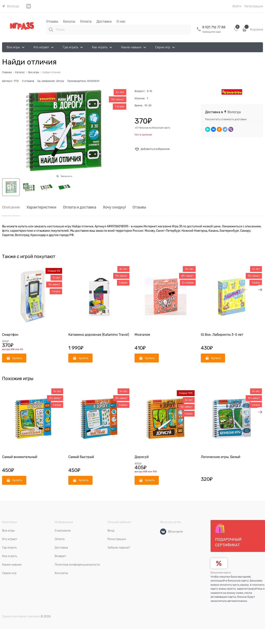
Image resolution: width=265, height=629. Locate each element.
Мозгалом (142, 335)
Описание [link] (11, 207)
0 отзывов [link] (28, 81)
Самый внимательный (19, 457)
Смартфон (10, 335)
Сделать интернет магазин (21, 616)
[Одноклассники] (219, 129)
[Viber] (230, 129)
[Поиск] (51, 30)
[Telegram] (225, 129)
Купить (17, 358)
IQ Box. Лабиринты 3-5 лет (222, 335)
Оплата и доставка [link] (79, 207)
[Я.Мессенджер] (207, 129)
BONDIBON (93, 81)
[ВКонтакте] (213, 129)
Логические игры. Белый (220, 457)
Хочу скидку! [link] (114, 207)
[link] (10, 6)
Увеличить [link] (66, 176)
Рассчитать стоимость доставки (226, 119)
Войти (236, 6)
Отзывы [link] (139, 207)
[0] (236, 31)
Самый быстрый (81, 457)
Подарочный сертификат (228, 542)
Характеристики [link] (41, 207)
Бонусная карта (221, 572)
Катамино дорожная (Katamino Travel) (98, 335)
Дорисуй (142, 457)
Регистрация (253, 6)
